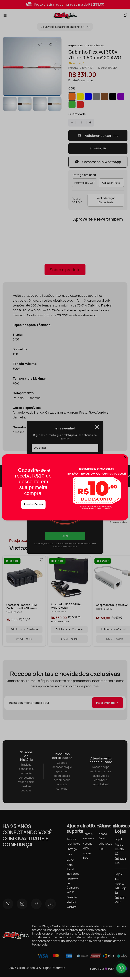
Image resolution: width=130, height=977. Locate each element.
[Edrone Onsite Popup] (65, 488)
